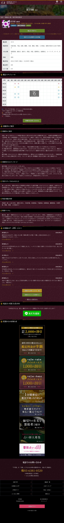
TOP (2, 17)
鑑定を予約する (32, 31)
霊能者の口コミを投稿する (32, 295)
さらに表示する (6, 239)
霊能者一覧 (8, 17)
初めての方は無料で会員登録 (32, 37)
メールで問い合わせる (32, 475)
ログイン (57, 3)
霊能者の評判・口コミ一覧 (32, 291)
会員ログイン (32, 506)
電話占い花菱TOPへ (32, 299)
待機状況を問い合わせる (32, 120)
